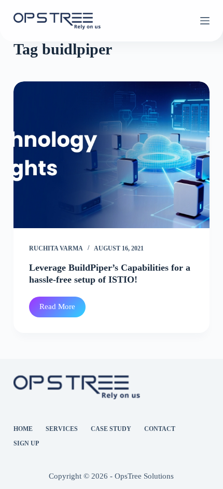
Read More (62, 309)
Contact (159, 428)
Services (62, 428)
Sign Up (26, 443)
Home (23, 428)
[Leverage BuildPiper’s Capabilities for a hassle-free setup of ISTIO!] (111, 155)
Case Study (111, 428)
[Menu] (205, 20)
